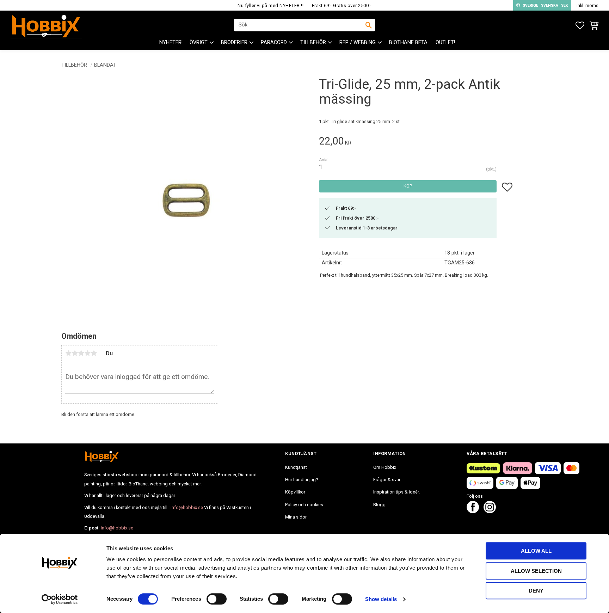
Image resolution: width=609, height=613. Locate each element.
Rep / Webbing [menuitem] (357, 42)
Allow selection (536, 571)
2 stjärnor (75, 353)
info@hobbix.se (187, 507)
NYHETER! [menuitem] (171, 42)
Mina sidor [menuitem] (296, 517)
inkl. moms (587, 5)
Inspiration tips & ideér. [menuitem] (396, 492)
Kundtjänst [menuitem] (296, 467)
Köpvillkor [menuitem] (295, 492)
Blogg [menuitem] (379, 504)
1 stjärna (68, 353)
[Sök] (368, 25)
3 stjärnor (81, 353)
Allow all (536, 551)
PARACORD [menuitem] (274, 42)
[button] (580, 25)
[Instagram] (490, 511)
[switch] (217, 599)
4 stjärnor (87, 353)
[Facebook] (473, 511)
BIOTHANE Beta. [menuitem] (409, 42)
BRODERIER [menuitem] (234, 42)
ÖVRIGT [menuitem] (199, 42)
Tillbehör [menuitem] (313, 42)
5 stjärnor (94, 353)
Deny (536, 591)
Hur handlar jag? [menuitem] (301, 479)
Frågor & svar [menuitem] (386, 479)
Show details (381, 599)
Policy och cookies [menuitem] (304, 504)
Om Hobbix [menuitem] (384, 467)
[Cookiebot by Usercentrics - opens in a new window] (60, 599)
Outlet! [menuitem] (445, 42)
